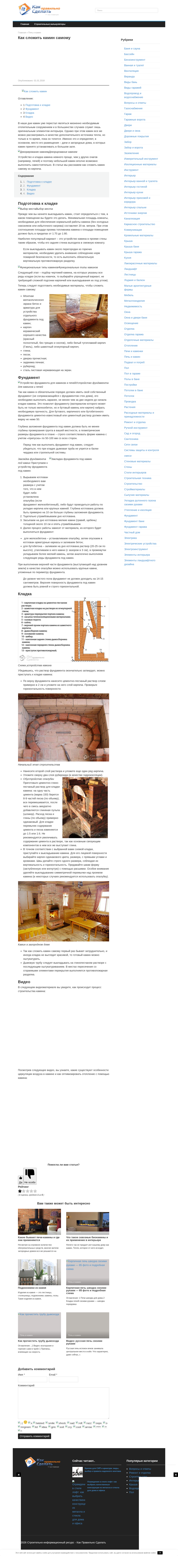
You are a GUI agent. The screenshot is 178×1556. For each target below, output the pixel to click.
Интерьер (130, 175)
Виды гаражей (132, 87)
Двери (128, 125)
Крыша (128, 241)
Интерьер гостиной (135, 186)
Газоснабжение (133, 108)
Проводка (130, 401)
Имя (21, 1374)
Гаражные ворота (134, 119)
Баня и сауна (132, 48)
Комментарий (26, 1385)
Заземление (131, 153)
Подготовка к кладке (37, 105)
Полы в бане (132, 379)
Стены (128, 466)
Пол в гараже (132, 373)
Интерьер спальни (135, 207)
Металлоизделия (134, 300)
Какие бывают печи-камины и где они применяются (39, 1238)
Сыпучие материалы (136, 494)
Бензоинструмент (134, 59)
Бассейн (129, 54)
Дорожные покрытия (136, 136)
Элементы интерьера (137, 554)
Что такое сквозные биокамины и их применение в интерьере (87, 1238)
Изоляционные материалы (140, 164)
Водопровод (136, 1488)
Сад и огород (132, 433)
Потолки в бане (133, 390)
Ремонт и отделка (135, 422)
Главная (25, 24)
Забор (127, 142)
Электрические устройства (140, 543)
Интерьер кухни (133, 192)
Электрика (130, 538)
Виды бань (130, 82)
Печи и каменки (133, 351)
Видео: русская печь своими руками (84, 1342)
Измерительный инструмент (141, 158)
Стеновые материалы (137, 461)
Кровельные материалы (138, 235)
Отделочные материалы (139, 340)
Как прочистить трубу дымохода (38, 1341)
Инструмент (131, 169)
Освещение (131, 323)
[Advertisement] (10, 1516)
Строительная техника (137, 478)
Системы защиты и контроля (141, 450)
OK (160, 1553)
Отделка (129, 328)
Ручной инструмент (136, 427)
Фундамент (32, 108)
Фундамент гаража (135, 526)
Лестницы (130, 274)
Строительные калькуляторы (49, 24)
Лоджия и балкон (134, 280)
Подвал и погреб (134, 362)
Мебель (128, 295)
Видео (29, 116)
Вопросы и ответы (135, 102)
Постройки (130, 384)
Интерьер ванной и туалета (140, 181)
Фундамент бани (134, 521)
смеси (127, 455)
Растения (129, 407)
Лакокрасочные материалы (140, 263)
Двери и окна (132, 130)
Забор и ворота (133, 147)
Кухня (127, 257)
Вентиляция (131, 70)
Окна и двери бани (135, 317)
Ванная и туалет (134, 65)
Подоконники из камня (32, 1287)
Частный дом (132, 532)
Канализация (132, 218)
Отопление (131, 345)
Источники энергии (135, 213)
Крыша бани (131, 246)
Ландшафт (130, 268)
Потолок (129, 395)
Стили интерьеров (135, 472)
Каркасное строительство (139, 224)
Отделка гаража (133, 334)
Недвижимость (133, 306)
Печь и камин (132, 356)
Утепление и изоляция (138, 510)
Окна (127, 312)
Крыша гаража (133, 252)
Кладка (29, 112)
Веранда (129, 76)
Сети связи (130, 444)
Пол (126, 367)
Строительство (133, 483)
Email (53, 1374)
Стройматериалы (134, 489)
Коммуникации (133, 229)
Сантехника (131, 439)
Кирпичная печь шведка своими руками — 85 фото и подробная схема (86, 1290)
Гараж (127, 114)
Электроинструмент (136, 549)
